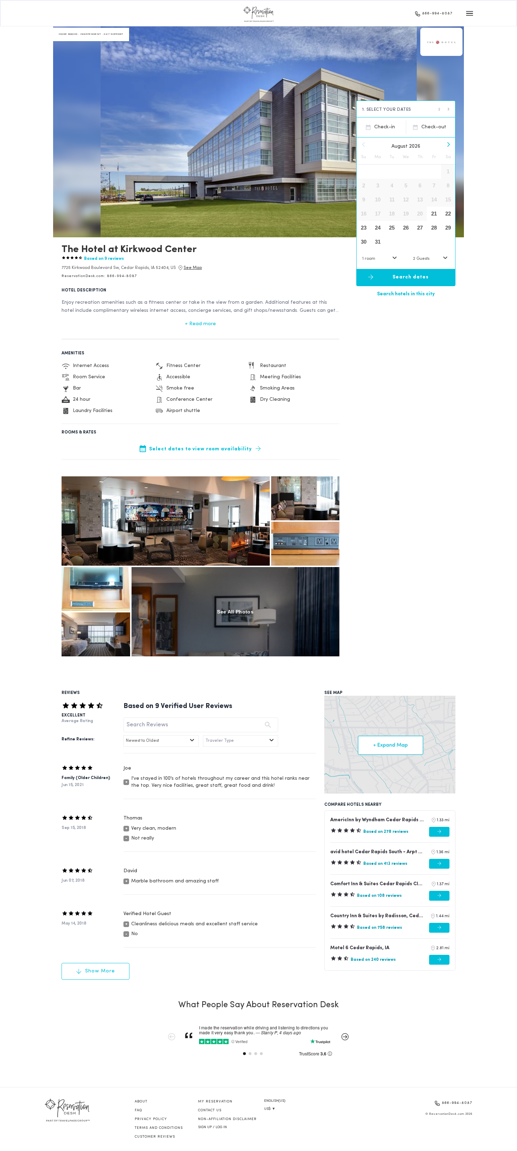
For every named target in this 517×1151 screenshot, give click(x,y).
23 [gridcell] (363, 228)
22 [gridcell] (448, 214)
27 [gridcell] (420, 228)
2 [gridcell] (363, 185)
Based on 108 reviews (379, 896)
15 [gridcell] (448, 199)
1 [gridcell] (448, 171)
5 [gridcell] (405, 185)
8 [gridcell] (448, 185)
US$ (269, 1109)
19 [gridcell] (406, 214)
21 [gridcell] (434, 214)
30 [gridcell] (363, 242)
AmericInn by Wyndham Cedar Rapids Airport (377, 820)
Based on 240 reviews (373, 960)
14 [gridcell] (434, 199)
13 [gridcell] (420, 199)
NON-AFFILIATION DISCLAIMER (227, 1119)
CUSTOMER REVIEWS (155, 1137)
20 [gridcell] (420, 214)
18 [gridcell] (392, 214)
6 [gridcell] (420, 185)
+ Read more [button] (200, 324)
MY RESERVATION (215, 1102)
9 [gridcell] (363, 199)
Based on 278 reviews (385, 832)
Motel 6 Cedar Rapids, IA (359, 948)
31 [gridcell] (378, 242)
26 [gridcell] (406, 228)
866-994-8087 (437, 13)
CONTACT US (210, 1110)
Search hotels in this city (406, 293)
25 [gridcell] (392, 228)
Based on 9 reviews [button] (104, 259)
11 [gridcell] (392, 199)
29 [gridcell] (448, 228)
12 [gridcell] (406, 199)
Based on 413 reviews (385, 864)
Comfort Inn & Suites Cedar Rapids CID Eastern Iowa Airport (377, 884)
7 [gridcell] (434, 185)
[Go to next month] (448, 144)
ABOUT (141, 1102)
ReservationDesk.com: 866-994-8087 (99, 276)
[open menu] (469, 13)
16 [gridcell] (363, 214)
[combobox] (380, 258)
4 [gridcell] (391, 185)
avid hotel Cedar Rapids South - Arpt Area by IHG (377, 852)
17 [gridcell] (378, 214)
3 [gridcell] (377, 185)
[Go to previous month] (363, 144)
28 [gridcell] (434, 228)
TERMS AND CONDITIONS (159, 1128)
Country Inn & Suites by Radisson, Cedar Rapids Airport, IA (377, 916)
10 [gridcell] (378, 199)
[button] (119, 268)
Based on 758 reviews (379, 928)
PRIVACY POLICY (151, 1119)
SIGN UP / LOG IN (212, 1127)
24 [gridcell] (378, 228)
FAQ (138, 1110)
